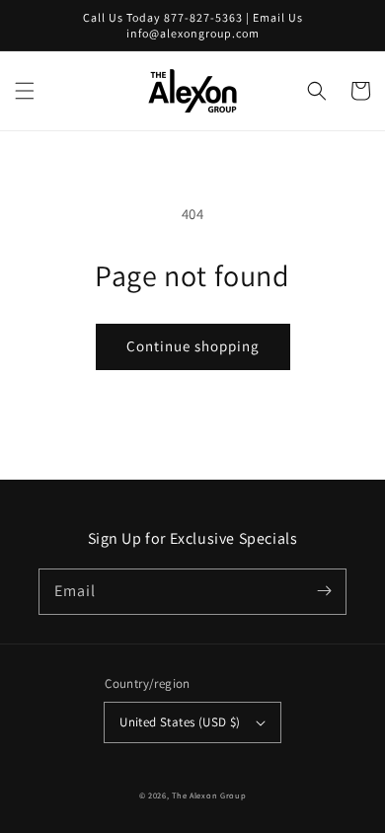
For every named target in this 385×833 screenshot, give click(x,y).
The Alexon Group (209, 795)
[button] (24, 91)
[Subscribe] (324, 591)
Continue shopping (193, 346)
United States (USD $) (179, 722)
